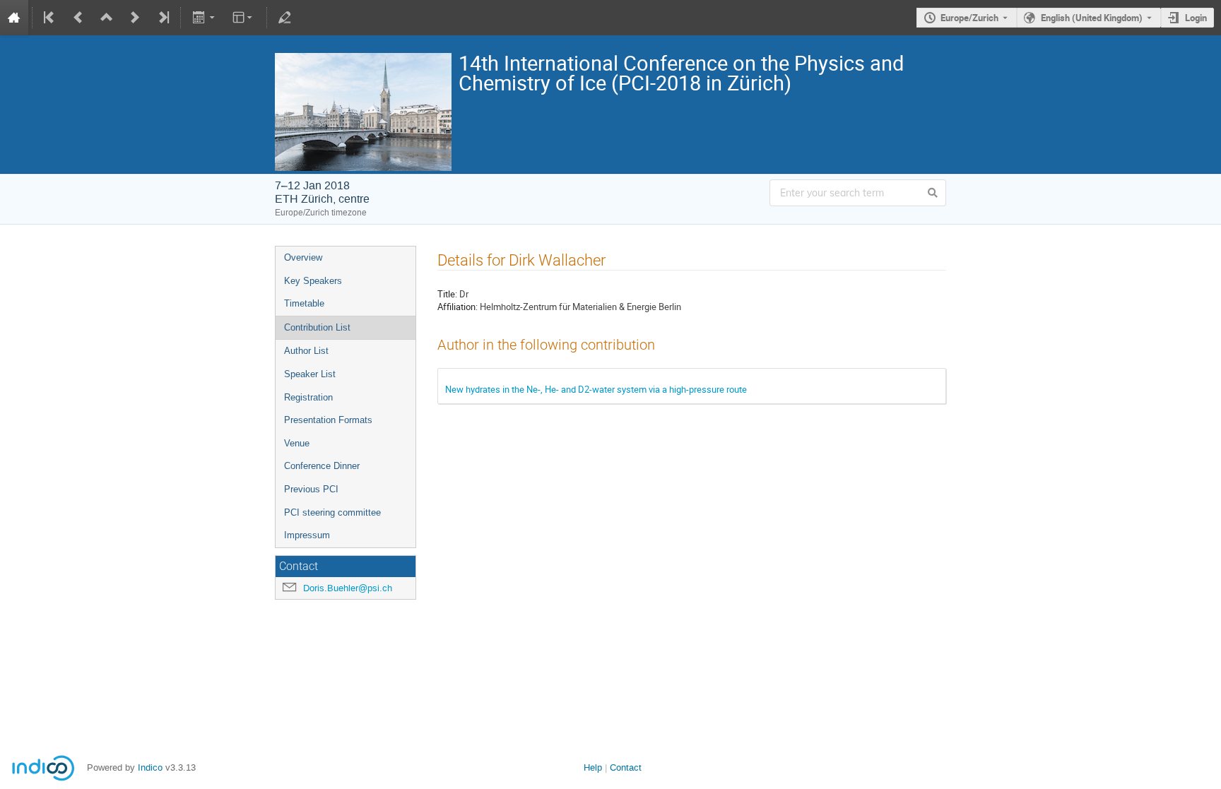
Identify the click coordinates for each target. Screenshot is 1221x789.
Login (1196, 17)
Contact (626, 767)
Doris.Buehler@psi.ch (347, 588)
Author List (306, 350)
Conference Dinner (322, 466)
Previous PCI (311, 489)
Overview (303, 257)
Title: (447, 293)
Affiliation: (457, 306)
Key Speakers (313, 280)
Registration (308, 397)
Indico (150, 767)
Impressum (307, 535)
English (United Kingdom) (1092, 17)
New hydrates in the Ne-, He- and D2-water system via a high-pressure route (596, 389)
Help (593, 767)
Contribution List (317, 327)
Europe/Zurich (969, 17)
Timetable (304, 303)
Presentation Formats (328, 420)
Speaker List (310, 374)
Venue (296, 443)
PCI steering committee (332, 512)
